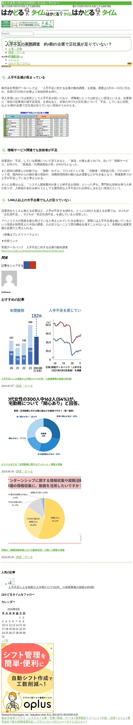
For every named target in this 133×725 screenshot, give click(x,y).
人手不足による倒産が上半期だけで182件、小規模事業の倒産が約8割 (36, 379)
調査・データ (16, 52)
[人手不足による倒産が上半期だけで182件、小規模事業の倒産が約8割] (11, 583)
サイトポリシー (76, 721)
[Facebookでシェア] (27, 265)
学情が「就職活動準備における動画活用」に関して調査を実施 (32, 550)
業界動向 (81, 717)
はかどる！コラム (19, 63)
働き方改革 (8, 717)
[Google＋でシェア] (33, 265)
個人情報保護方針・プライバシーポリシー (38, 721)
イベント (13, 59)
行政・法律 (108, 717)
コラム (121, 717)
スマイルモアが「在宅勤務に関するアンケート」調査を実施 (31, 464)
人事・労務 (15, 48)
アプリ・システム (28, 717)
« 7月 (5, 640)
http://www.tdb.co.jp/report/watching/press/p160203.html (32, 250)
